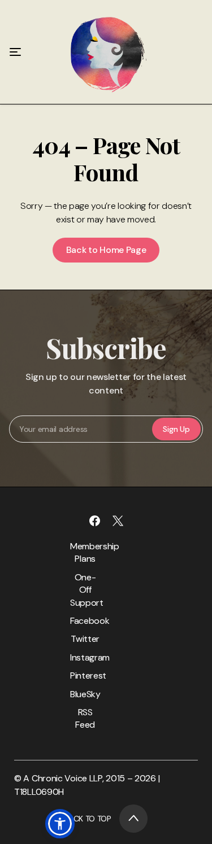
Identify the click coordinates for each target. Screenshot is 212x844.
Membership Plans (85, 552)
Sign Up (176, 429)
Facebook (85, 621)
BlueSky (85, 694)
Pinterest (85, 675)
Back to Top (87, 819)
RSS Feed (85, 718)
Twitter (85, 639)
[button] (60, 824)
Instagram (85, 657)
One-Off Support (85, 590)
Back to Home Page (106, 250)
